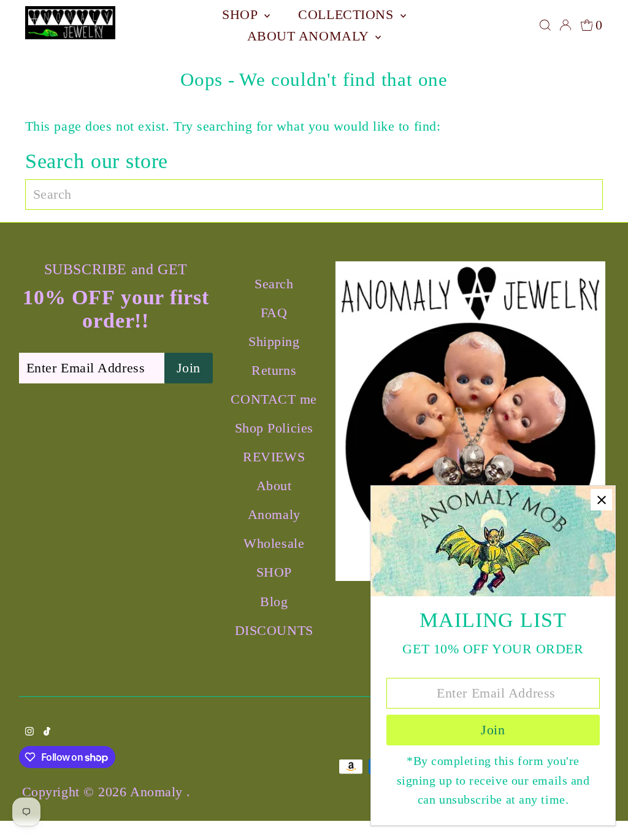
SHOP (241, 14)
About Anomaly (310, 36)
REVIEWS (274, 456)
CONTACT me (274, 399)
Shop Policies (274, 428)
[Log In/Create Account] (565, 25)
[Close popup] (601, 499)
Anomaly (158, 791)
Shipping (273, 341)
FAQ (274, 312)
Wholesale (273, 543)
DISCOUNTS (274, 630)
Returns (273, 370)
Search (274, 283)
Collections (347, 14)
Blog (274, 601)
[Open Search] (545, 25)
